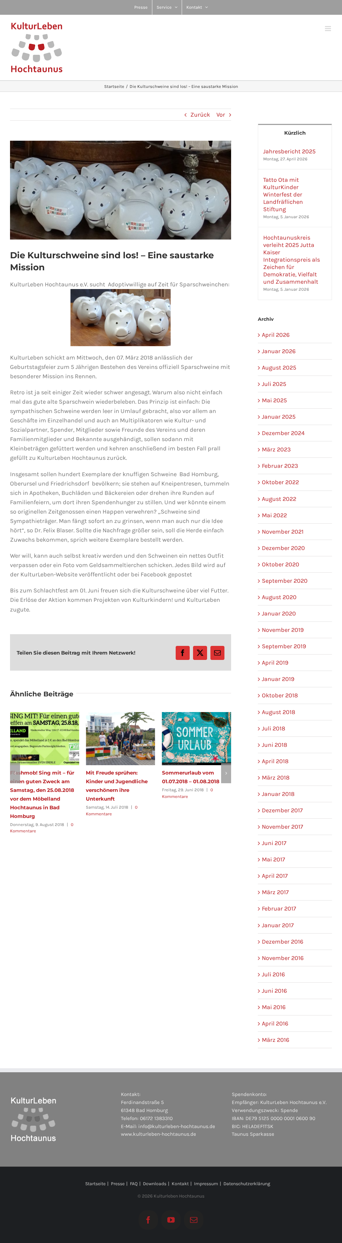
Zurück (200, 114)
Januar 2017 (278, 925)
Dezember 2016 (282, 941)
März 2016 (275, 1040)
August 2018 (278, 712)
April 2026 (276, 334)
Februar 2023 (280, 465)
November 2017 (282, 826)
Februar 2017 (279, 908)
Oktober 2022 (280, 482)
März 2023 (276, 449)
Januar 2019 (278, 679)
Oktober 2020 (280, 564)
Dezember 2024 (283, 433)
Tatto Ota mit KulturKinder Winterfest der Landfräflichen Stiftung (283, 194)
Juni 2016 (274, 990)
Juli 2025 (274, 384)
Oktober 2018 (280, 695)
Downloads (154, 1184)
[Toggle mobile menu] (328, 28)
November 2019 (283, 630)
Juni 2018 (274, 744)
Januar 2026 (279, 351)
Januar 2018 (278, 794)
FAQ (134, 1184)
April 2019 (275, 662)
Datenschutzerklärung (246, 1184)
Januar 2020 (279, 613)
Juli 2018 (273, 728)
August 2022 (279, 499)
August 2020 (279, 597)
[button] (15, 764)
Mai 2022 (274, 515)
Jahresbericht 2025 (289, 151)
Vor (220, 114)
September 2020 (285, 580)
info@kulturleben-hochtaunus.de (176, 1126)
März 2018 (276, 777)
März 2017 (275, 892)
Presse (118, 1184)
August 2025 (279, 367)
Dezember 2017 (282, 810)
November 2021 (283, 531)
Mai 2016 (274, 1007)
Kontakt (180, 1184)
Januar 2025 (279, 416)
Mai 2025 (274, 400)
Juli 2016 (273, 974)
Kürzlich (295, 133)
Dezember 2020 (283, 548)
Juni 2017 (274, 843)
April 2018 (275, 761)
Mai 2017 (273, 859)
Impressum (206, 1184)
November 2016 (283, 958)
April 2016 (275, 1023)
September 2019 (284, 646)
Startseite (95, 1184)
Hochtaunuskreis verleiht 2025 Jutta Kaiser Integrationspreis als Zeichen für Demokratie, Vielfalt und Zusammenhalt (291, 259)
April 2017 (275, 875)
